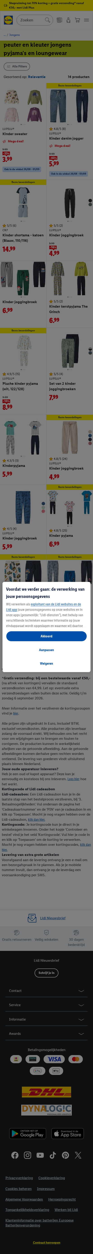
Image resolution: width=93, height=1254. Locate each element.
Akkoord (46, 636)
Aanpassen (46, 650)
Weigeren (46, 663)
